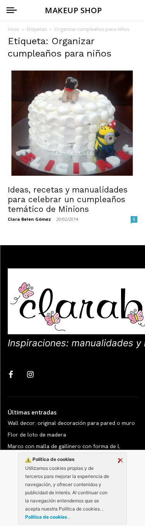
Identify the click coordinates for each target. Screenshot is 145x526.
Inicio (13, 29)
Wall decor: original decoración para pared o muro (71, 422)
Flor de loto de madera (37, 434)
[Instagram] (30, 375)
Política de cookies (46, 517)
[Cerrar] (120, 460)
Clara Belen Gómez (29, 219)
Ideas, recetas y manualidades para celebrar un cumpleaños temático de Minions (68, 199)
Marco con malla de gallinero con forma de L (64, 446)
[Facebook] (11, 375)
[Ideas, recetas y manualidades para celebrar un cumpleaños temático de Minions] (72, 123)
